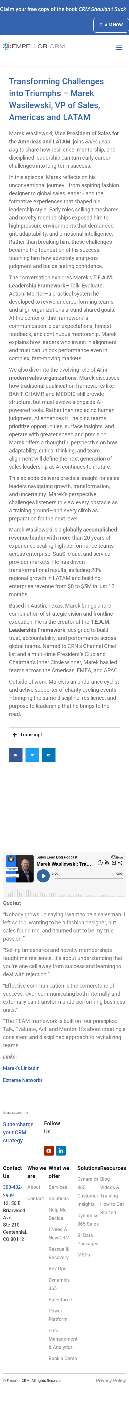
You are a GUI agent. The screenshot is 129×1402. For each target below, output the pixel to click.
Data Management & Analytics (63, 1339)
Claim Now (111, 24)
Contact (35, 1198)
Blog (105, 1179)
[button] (15, 755)
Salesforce (60, 1300)
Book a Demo (63, 1358)
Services (58, 1187)
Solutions (59, 1198)
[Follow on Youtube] (49, 1151)
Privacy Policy (111, 1380)
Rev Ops (57, 1268)
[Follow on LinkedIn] (61, 1151)
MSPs (83, 1255)
